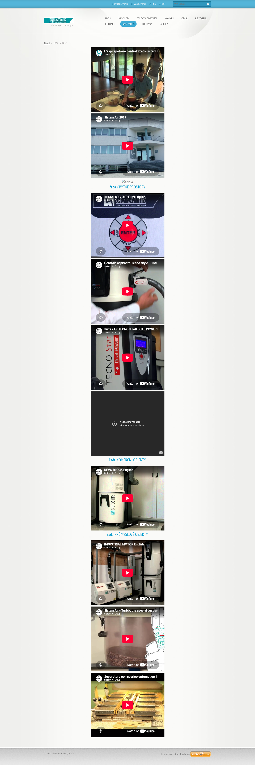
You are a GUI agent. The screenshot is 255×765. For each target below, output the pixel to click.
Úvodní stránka (121, 4)
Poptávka (147, 24)
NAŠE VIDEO (128, 24)
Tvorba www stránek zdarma (175, 754)
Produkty (123, 18)
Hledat (207, 4)
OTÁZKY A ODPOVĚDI (147, 18)
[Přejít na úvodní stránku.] (59, 20)
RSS (154, 4)
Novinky (169, 18)
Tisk (163, 4)
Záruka (164, 24)
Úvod (108, 18)
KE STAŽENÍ (201, 18)
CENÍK (184, 18)
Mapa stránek (140, 4)
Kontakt (110, 24)
